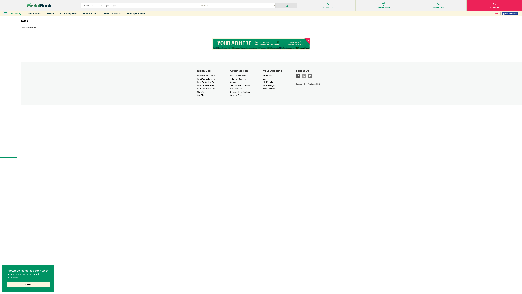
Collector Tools (34, 13)
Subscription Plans (136, 13)
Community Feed (68, 13)
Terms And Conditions (240, 85)
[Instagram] (310, 76)
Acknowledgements (239, 78)
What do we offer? (206, 75)
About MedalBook (238, 75)
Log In (266, 78)
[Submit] (286, 5)
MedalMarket (269, 88)
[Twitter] (304, 76)
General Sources (237, 95)
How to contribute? (206, 88)
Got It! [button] (28, 285)
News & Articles (90, 13)
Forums (50, 13)
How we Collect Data (206, 82)
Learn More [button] (12, 278)
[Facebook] (298, 76)
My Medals (268, 82)
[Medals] (39, 5)
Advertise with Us (112, 13)
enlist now (267, 75)
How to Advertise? (205, 85)
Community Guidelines (240, 92)
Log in (496, 14)
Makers (200, 92)
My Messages (269, 85)
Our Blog (201, 95)
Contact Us (235, 82)
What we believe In (206, 78)
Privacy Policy (236, 88)
